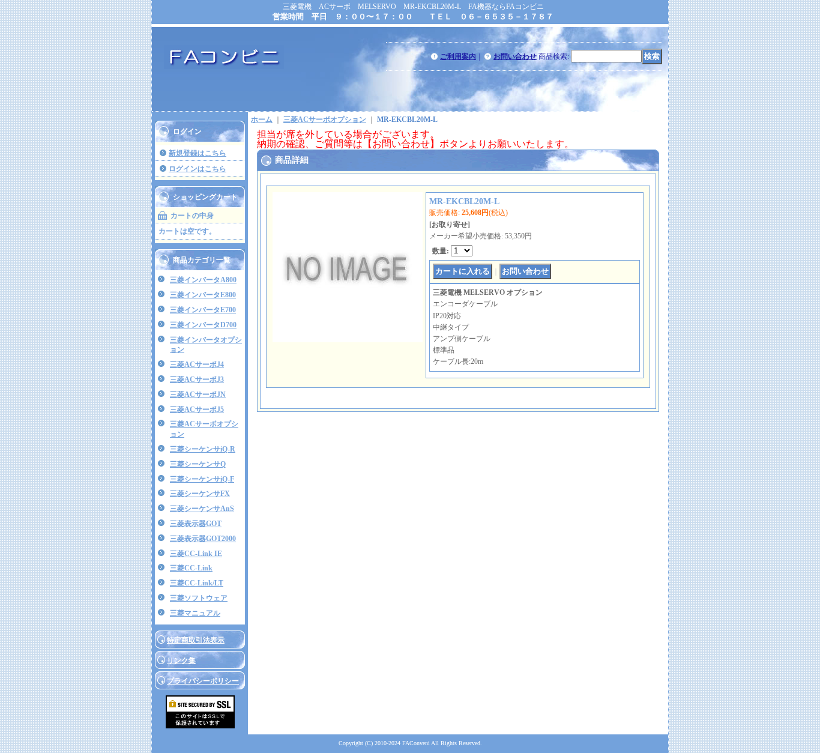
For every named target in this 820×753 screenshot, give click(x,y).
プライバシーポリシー (203, 681)
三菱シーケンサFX (200, 493)
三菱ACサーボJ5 (197, 409)
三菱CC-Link (191, 568)
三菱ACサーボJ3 (197, 379)
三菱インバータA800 (203, 280)
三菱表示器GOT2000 (203, 538)
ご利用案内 (458, 56)
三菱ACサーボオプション (324, 119)
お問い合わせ (515, 56)
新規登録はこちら (197, 153)
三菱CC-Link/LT (196, 583)
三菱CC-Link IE (196, 553)
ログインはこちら (197, 169)
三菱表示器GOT (196, 523)
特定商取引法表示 (196, 640)
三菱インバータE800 (203, 295)
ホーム (262, 119)
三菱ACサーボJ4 (197, 364)
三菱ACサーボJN (198, 394)
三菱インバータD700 (203, 325)
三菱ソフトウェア (199, 598)
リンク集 (181, 660)
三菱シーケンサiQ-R (202, 449)
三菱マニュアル (195, 613)
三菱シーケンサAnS (202, 508)
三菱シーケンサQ (198, 464)
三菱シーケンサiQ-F (202, 479)
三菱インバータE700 (203, 310)
